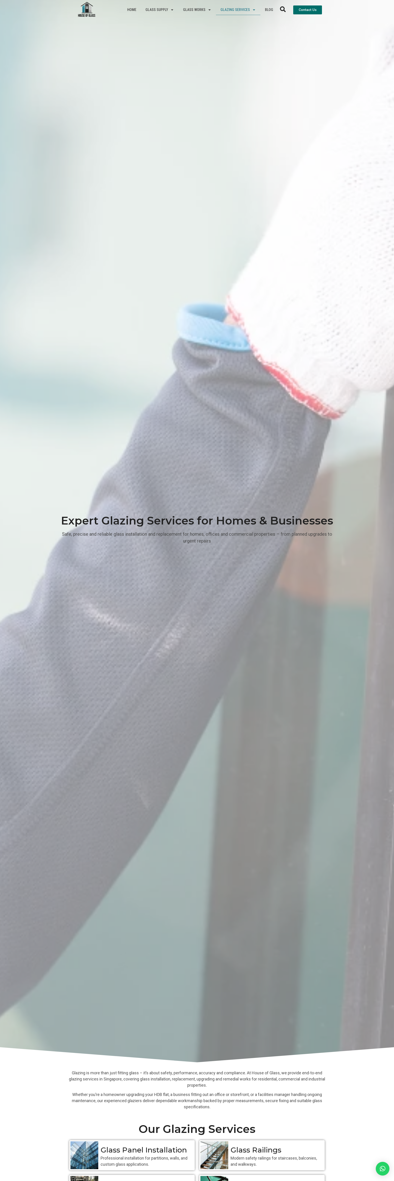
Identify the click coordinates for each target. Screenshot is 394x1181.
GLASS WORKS (194, 10)
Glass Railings (256, 1149)
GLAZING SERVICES (235, 10)
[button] (382, 1169)
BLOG (269, 10)
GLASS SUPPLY (156, 10)
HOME (131, 10)
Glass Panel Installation (144, 1149)
